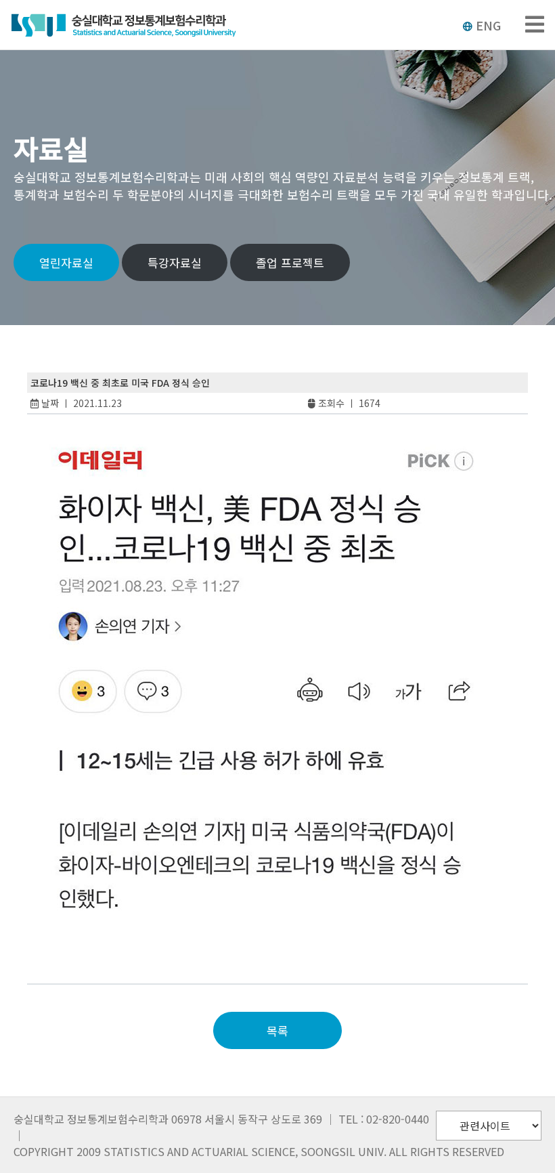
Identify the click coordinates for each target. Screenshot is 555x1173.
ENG (488, 25)
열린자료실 (66, 262)
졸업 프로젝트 (290, 262)
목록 (277, 1030)
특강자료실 (175, 262)
